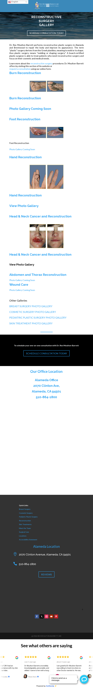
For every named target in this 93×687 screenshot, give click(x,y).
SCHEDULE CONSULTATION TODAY (46, 33)
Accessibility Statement (28, 540)
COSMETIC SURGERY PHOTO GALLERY (32, 311)
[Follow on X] (42, 616)
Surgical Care (24, 532)
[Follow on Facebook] (37, 616)
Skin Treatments (25, 524)
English (14, 2)
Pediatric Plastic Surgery (28, 517)
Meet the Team (25, 528)
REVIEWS (46, 574)
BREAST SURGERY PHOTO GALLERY (30, 306)
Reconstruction (25, 521)
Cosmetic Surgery (26, 513)
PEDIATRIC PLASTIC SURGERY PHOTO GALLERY (37, 317)
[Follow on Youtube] (51, 616)
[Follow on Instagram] (46, 616)
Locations (22, 536)
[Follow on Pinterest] (56, 616)
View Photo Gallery (24, 206)
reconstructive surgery (41, 63)
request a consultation (20, 69)
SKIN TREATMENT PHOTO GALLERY (31, 323)
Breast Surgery (24, 509)
